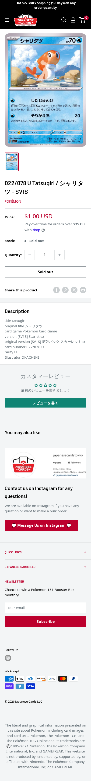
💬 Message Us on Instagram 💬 (41, 525)
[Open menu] (7, 20)
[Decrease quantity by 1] (30, 255)
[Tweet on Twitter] (74, 290)
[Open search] (63, 19)
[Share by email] (83, 290)
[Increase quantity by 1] (59, 255)
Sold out (45, 271)
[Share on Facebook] (56, 290)
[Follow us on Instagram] (8, 658)
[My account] (73, 19)
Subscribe (46, 621)
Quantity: (13, 254)
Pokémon (13, 201)
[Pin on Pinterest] (65, 290)
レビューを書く (45, 402)
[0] (82, 20)
